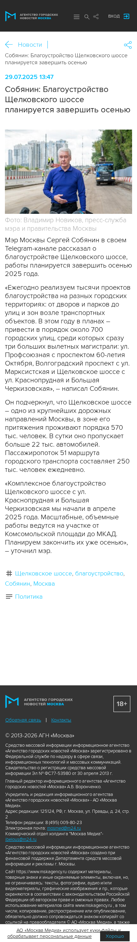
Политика (29, 596)
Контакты (61, 720)
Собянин (17, 583)
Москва (44, 583)
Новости (30, 44)
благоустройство (99, 573)
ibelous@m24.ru (21, 839)
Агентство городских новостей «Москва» (31, 16)
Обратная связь (23, 720)
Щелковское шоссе (43, 573)
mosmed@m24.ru (64, 828)
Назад (11, 45)
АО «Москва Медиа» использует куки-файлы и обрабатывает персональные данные (64, 933)
